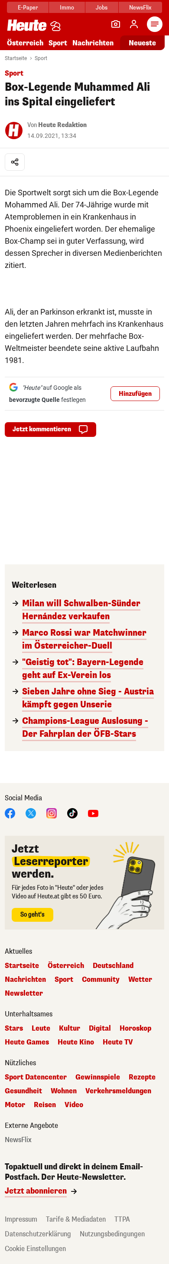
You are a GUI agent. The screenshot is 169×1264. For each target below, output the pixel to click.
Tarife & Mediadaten (76, 1219)
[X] (31, 812)
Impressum (21, 1219)
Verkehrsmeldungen (118, 1091)
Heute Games (27, 1042)
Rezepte (142, 1077)
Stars (14, 1028)
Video (74, 1105)
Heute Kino (76, 1042)
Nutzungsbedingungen (112, 1234)
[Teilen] (15, 162)
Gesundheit (23, 1091)
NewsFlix (140, 7)
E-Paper (28, 7)
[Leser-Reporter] (115, 24)
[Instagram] (51, 812)
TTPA (122, 1219)
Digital (100, 1028)
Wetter (140, 979)
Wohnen (64, 1091)
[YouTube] (93, 812)
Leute (41, 1028)
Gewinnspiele (97, 1077)
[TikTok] (72, 812)
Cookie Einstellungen (35, 1248)
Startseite (16, 58)
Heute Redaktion (62, 125)
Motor (15, 1105)
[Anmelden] (134, 24)
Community (101, 979)
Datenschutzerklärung (38, 1234)
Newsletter (24, 993)
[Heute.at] (27, 25)
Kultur (69, 1028)
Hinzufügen (135, 394)
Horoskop (135, 1028)
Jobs (101, 7)
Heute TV (118, 1042)
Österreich (25, 43)
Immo (67, 7)
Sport (58, 43)
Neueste (142, 43)
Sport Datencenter (36, 1077)
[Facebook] (10, 812)
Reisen (45, 1105)
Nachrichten (25, 979)
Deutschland (113, 966)
